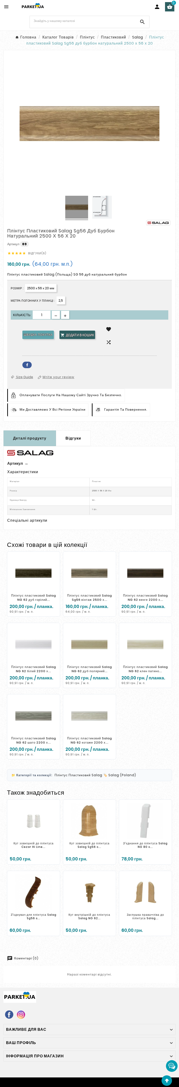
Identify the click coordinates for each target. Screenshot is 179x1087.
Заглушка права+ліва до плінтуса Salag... (145, 916)
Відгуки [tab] (73, 438)
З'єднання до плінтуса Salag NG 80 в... (145, 845)
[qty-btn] (65, 315)
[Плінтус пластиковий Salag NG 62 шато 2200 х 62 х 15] (34, 715)
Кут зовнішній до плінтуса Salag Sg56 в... (89, 845)
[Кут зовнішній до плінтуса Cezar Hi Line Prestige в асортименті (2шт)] (34, 821)
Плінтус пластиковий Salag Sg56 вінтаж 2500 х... (89, 597)
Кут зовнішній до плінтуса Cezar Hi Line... (34, 845)
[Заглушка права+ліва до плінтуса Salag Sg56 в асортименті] (145, 892)
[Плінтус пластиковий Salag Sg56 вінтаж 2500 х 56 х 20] (89, 573)
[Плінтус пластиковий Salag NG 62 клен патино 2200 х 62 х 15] (145, 644)
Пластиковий (80, 775)
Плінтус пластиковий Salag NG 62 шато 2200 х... (33, 740)
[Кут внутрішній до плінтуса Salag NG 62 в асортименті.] (89, 892)
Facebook (27, 365)
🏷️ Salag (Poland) (119, 775)
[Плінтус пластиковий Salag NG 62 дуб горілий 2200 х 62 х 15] (34, 573)
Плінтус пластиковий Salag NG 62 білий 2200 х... (33, 669)
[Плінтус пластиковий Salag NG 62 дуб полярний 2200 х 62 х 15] (89, 644)
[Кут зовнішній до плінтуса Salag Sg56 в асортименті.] (89, 821)
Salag (97, 775)
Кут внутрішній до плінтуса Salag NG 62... (89, 916)
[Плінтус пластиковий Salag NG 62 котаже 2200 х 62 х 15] (89, 715)
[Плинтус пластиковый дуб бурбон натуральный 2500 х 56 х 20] (76, 208)
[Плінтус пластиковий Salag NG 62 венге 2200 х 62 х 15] (145, 573)
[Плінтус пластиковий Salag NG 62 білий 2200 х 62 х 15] (34, 644)
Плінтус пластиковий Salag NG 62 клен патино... (145, 669)
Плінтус (61, 775)
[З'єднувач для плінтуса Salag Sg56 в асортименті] (34, 892)
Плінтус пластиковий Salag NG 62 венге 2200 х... (145, 597)
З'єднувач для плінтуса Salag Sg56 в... (33, 916)
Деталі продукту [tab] (29, 438)
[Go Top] (167, 1080)
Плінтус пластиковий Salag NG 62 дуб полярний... (89, 669)
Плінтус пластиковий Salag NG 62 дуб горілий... (33, 597)
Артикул (13, 244)
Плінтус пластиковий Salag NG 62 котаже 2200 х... (89, 740)
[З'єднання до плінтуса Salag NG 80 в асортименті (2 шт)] (145, 821)
